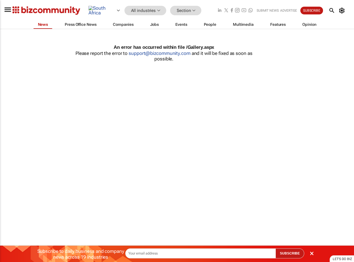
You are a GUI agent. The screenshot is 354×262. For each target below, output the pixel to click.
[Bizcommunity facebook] (232, 10)
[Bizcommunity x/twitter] (226, 10)
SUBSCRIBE (290, 253)
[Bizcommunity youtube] (244, 10)
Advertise (288, 10)
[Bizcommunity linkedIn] (219, 10)
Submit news (268, 10)
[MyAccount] (343, 10)
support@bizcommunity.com (160, 53)
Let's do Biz (342, 259)
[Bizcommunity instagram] (237, 10)
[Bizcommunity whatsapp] (250, 10)
